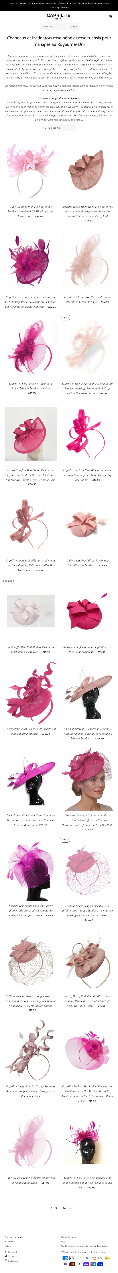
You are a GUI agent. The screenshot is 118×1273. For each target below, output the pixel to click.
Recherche (10, 1241)
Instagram (13, 1261)
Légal (63, 1241)
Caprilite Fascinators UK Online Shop (87, 1252)
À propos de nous (13, 1237)
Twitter (11, 1256)
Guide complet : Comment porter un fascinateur (84, 1245)
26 (64, 1208)
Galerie (8, 1245)
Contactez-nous (68, 1237)
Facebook (12, 1252)
